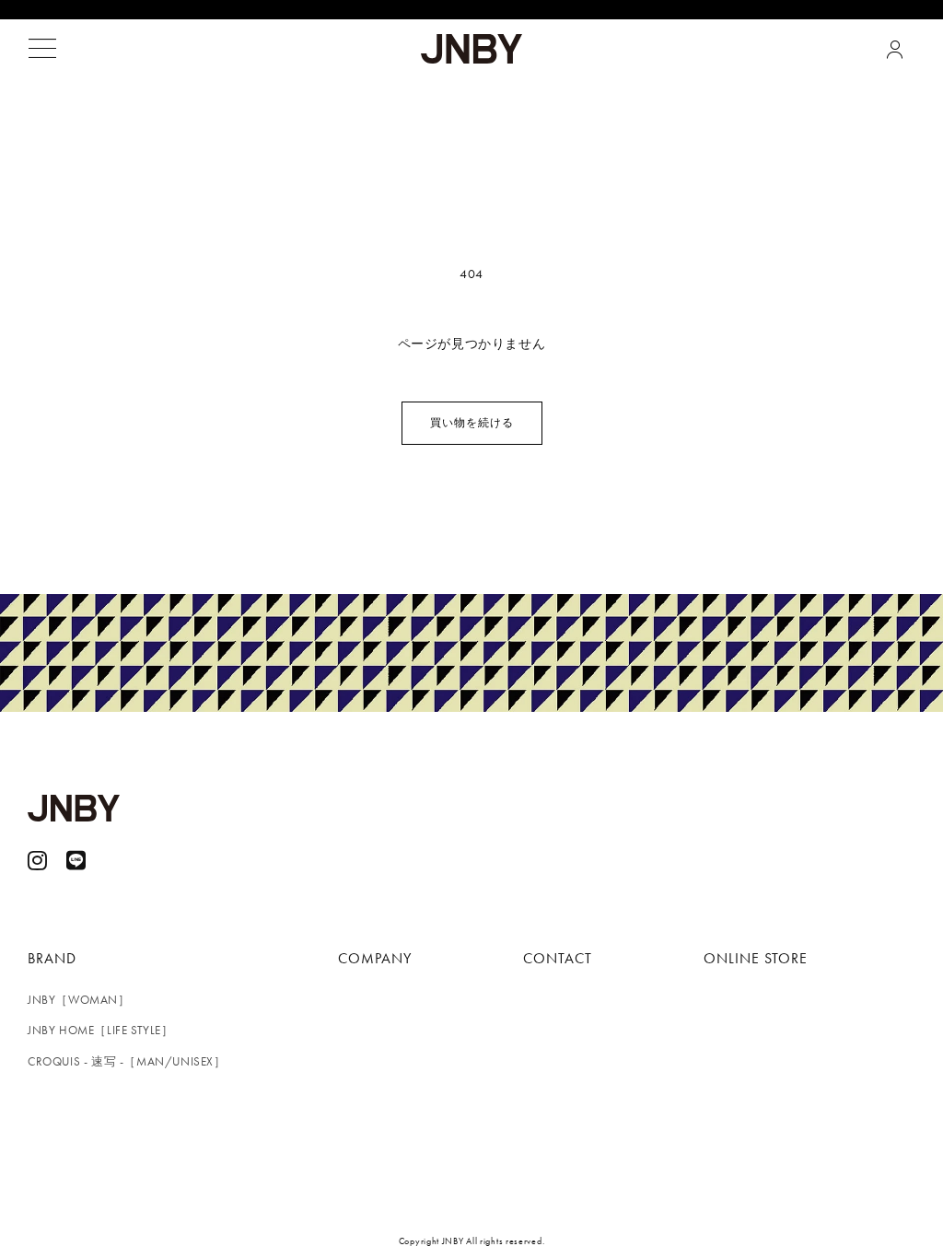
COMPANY (375, 958)
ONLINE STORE (756, 958)
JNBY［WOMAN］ (79, 1000)
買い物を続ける (472, 422)
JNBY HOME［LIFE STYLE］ (101, 1030)
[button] (42, 49)
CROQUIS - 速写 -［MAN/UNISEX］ (127, 1061)
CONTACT (557, 958)
